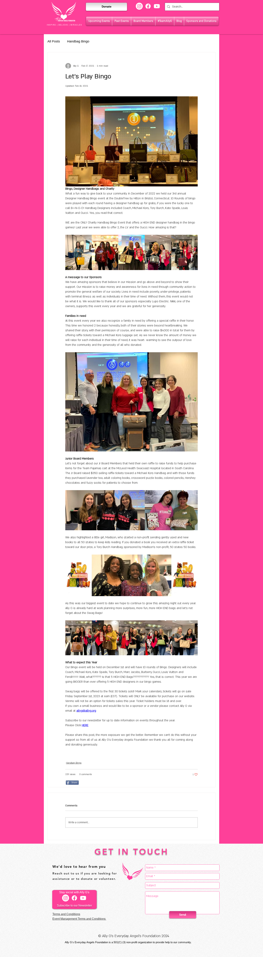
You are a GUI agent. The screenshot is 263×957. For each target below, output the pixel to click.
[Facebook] (148, 6)
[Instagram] (139, 6)
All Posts (53, 41)
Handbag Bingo (78, 41)
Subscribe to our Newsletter (74, 905)
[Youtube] (156, 6)
